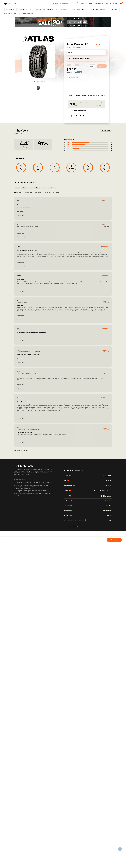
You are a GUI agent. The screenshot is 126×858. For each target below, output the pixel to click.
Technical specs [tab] (68, 470)
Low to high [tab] (56, 192)
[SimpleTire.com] (10, 4)
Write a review (106, 130)
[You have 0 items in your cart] (121, 4)
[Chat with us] (120, 849)
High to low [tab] (47, 192)
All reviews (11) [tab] (18, 192)
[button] (86, 58)
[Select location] (110, 4)
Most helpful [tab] (28, 192)
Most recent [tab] (38, 192)
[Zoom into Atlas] (38, 61)
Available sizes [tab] (79, 470)
